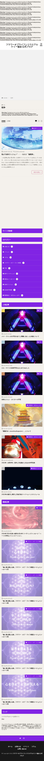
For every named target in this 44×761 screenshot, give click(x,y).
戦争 (12, 98)
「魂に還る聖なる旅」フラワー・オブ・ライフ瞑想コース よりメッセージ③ (22, 703)
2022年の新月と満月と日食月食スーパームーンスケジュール (21, 494)
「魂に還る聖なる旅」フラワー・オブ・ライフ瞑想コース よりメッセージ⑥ (22, 602)
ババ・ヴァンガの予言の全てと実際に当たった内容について (20, 336)
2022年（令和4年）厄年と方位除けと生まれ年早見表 (18, 463)
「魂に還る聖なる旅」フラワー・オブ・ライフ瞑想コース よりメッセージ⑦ (22, 568)
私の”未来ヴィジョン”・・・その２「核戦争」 (18, 154)
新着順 (3, 121)
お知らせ (8, 246)
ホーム (10, 746)
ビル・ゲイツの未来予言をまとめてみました (15, 368)
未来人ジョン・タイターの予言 (11, 399)
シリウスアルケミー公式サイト (11, 716)
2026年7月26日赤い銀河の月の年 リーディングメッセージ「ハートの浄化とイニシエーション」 (21, 535)
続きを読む (37, 172)
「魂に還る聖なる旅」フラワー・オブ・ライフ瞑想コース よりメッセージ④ (22, 669)
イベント (8, 252)
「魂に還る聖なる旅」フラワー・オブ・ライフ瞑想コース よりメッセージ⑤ (22, 636)
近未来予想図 (9, 290)
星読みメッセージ (11, 279)
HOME (5, 97)
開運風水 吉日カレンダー (13, 295)
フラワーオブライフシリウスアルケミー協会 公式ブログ (22, 45)
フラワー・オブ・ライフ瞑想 (14, 263)
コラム (7, 257)
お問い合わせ (22, 749)
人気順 (8, 121)
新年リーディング (10, 273)
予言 (7, 268)
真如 (3, 719)
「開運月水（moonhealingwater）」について (16, 431)
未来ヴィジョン (37, 128)
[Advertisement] (22, 74)
